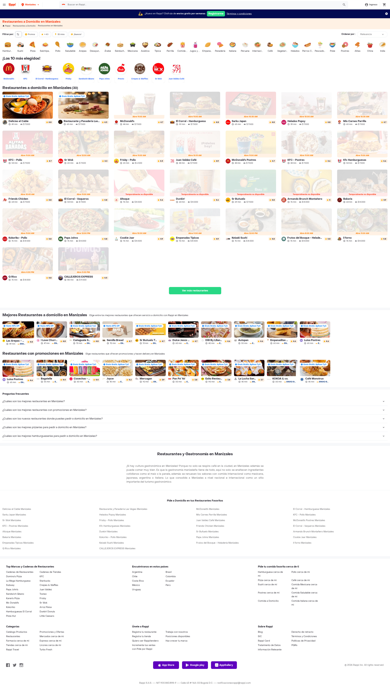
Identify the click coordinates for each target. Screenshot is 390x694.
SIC (260, 636)
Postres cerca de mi (269, 592)
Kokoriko (10, 607)
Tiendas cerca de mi (17, 645)
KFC (42, 576)
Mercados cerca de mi (52, 636)
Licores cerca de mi (50, 645)
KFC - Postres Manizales (15, 526)
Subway (10, 585)
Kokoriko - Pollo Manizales (113, 537)
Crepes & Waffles (49, 585)
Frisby (43, 598)
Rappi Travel (12, 649)
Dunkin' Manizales (108, 531)
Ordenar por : (348, 34)
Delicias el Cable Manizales (16, 509)
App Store (168, 665)
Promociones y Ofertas (52, 632)
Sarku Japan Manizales (14, 514)
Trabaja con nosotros (177, 632)
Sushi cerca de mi (267, 584)
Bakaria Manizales (11, 537)
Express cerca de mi (51, 640)
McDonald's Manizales (207, 509)
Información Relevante (270, 649)
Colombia (171, 576)
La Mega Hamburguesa (18, 580)
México (136, 585)
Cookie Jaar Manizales (305, 537)
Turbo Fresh (46, 649)
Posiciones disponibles (178, 636)
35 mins (61, 34)
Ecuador (170, 580)
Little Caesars (47, 616)
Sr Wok (43, 602)
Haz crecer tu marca (176, 640)
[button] (30, 4)
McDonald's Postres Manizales (309, 520)
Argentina (137, 572)
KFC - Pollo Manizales (304, 514)
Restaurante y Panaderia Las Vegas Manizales (123, 509)
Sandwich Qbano (15, 594)
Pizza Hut (11, 616)
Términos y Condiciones (304, 636)
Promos (31, 34)
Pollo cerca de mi (300, 572)
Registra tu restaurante (144, 632)
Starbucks (45, 580)
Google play (197, 665)
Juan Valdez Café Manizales (210, 520)
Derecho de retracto (302, 632)
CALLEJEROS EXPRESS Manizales (117, 548)
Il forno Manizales (302, 542)
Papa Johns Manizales (207, 537)
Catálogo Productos (16, 632)
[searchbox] (203, 4)
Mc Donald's (12, 602)
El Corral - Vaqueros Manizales (309, 526)
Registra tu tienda (141, 636)
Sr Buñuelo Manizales (207, 531)
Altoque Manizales (11, 531)
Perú (168, 585)
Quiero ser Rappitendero (145, 640)
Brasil (169, 572)
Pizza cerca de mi (267, 580)
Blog (260, 632)
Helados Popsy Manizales (112, 514)
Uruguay (136, 589)
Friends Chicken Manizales (210, 526)
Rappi (8, 26)
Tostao (43, 594)
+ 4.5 (46, 34)
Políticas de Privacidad (303, 640)
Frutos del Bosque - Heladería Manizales (217, 542)
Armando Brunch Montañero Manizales (313, 531)
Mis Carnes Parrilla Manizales (211, 514)
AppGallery (226, 665)
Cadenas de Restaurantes (19, 572)
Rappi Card (264, 640)
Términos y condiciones (239, 13)
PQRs (294, 645)
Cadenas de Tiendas (50, 572)
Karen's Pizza (13, 598)
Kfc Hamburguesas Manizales (114, 526)
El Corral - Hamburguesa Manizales (311, 509)
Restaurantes (13, 636)
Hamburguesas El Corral (19, 611)
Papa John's (12, 589)
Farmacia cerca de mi (17, 640)
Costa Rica (138, 580)
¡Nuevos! (78, 34)
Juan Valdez (46, 589)
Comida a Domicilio (268, 601)
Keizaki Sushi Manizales (111, 542)
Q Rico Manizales (11, 548)
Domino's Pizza (14, 576)
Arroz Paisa (46, 607)
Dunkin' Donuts (47, 611)
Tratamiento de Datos (269, 645)
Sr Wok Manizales (11, 520)
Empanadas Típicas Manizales (18, 542)
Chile (134, 576)
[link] (27, 108)
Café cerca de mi (300, 580)
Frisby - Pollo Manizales (111, 520)
